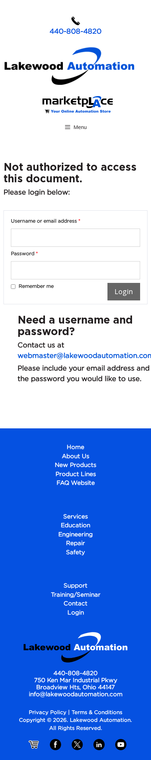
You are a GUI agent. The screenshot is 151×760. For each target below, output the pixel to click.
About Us (75, 456)
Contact (75, 603)
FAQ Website (76, 483)
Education (75, 525)
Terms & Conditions (97, 712)
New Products (75, 465)
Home (75, 447)
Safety (75, 552)
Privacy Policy (47, 712)
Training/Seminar (75, 595)
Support (75, 586)
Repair (75, 543)
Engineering (75, 534)
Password (24, 254)
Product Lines (75, 474)
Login (75, 613)
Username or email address (45, 221)
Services (75, 517)
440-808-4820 (75, 31)
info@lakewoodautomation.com (76, 694)
